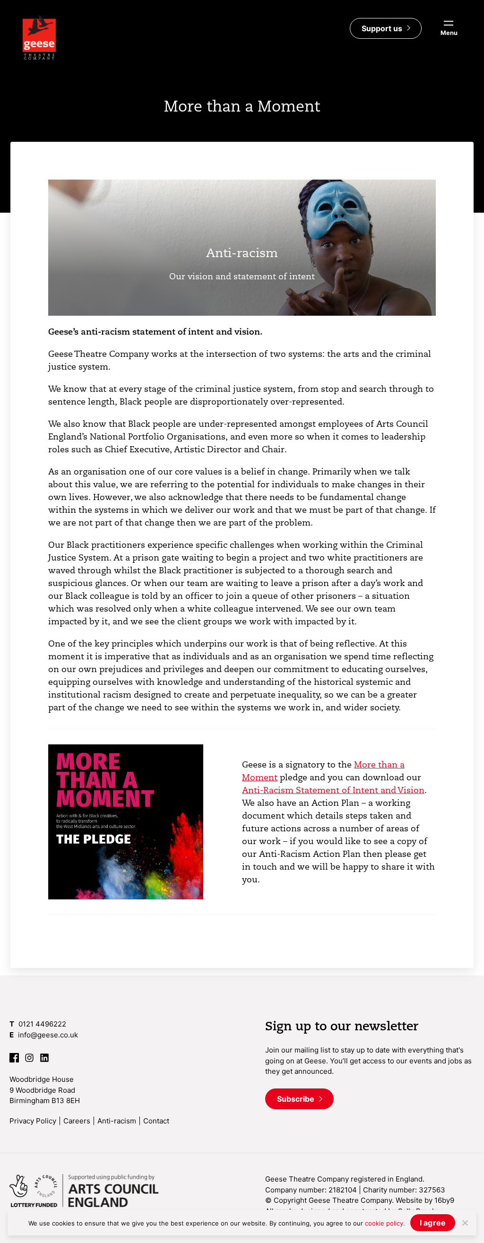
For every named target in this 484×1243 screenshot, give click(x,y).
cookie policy (384, 1223)
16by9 (444, 1200)
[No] (464, 1222)
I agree (433, 1222)
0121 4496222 (42, 1023)
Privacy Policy (32, 1120)
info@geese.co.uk (48, 1034)
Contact (156, 1120)
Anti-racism (116, 1120)
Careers (76, 1120)
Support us (383, 28)
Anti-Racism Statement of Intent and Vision (333, 790)
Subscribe (296, 1099)
